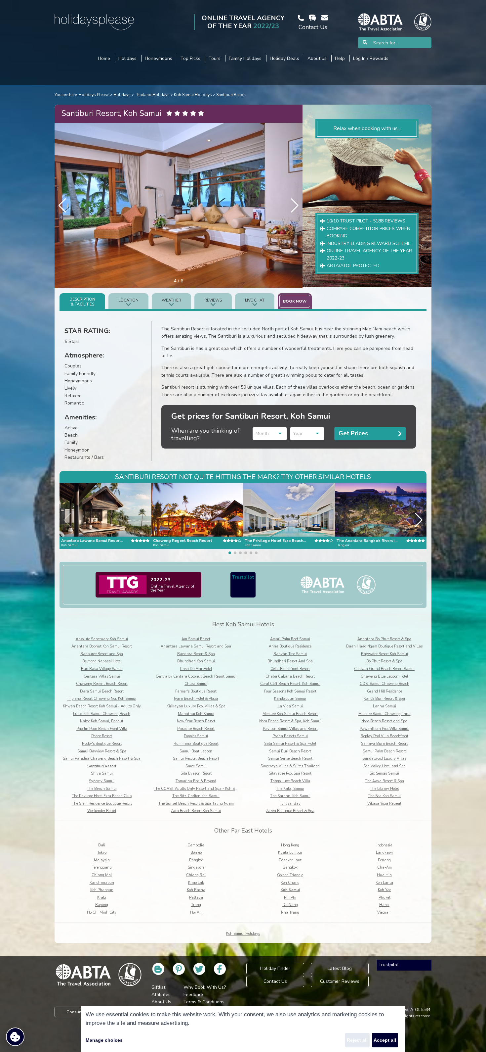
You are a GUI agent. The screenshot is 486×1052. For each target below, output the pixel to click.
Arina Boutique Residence (290, 646)
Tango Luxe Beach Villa (290, 781)
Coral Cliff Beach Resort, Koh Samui (290, 683)
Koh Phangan (101, 889)
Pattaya (196, 897)
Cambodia (195, 845)
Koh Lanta (384, 882)
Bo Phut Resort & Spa (384, 661)
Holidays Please (94, 94)
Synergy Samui (101, 781)
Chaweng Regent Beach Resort (102, 683)
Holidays (122, 94)
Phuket (384, 897)
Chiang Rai (196, 875)
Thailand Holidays (152, 94)
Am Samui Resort (196, 639)
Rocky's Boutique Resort (102, 743)
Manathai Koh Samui (196, 713)
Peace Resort (101, 736)
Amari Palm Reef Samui (290, 639)
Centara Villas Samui (102, 676)
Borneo (196, 852)
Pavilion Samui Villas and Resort (290, 728)
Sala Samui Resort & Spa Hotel (290, 743)
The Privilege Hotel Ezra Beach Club (102, 795)
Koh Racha (196, 889)
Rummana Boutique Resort (196, 743)
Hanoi (384, 904)
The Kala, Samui (290, 788)
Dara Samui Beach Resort (102, 691)
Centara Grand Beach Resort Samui (384, 668)
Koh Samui (290, 889)
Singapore (196, 867)
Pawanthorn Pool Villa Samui (384, 728)
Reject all (357, 1040)
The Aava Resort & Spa (384, 781)
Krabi (101, 897)
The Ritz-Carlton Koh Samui (196, 795)
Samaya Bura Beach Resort (384, 743)
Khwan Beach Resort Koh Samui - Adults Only (102, 706)
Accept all (385, 1040)
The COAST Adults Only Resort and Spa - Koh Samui (198, 788)
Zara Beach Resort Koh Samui (196, 810)
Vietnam (384, 912)
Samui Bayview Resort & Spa (101, 751)
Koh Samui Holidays (193, 94)
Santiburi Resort (231, 94)
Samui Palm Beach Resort (384, 751)
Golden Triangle (290, 875)
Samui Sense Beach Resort (290, 758)
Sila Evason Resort (196, 773)
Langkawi (384, 852)
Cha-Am (384, 867)
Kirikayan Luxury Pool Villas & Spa (196, 706)
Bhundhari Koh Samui (196, 661)
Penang (384, 860)
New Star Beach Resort (196, 721)
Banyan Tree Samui (290, 653)
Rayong (101, 904)
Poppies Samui (196, 736)
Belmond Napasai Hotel (101, 661)
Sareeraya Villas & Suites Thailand (290, 766)
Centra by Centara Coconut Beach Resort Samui (196, 676)
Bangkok (290, 867)
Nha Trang (290, 912)
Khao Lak (196, 882)
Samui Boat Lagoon (196, 751)
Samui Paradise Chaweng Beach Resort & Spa (102, 758)
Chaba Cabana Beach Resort (290, 676)
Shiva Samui (102, 773)
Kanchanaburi (102, 882)
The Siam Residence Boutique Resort (102, 803)
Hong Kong (290, 845)
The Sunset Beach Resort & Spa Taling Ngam (196, 803)
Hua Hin (384, 875)
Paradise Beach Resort (196, 728)
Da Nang (290, 904)
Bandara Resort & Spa (196, 653)
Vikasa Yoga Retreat (384, 803)
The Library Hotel (384, 788)
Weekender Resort (101, 810)
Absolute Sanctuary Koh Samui (102, 639)
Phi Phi (290, 897)
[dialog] (243, 1029)
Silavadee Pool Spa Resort (290, 773)
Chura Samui (195, 683)
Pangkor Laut (290, 860)
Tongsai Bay (290, 803)
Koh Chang (290, 882)
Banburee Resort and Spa (101, 653)
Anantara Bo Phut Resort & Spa (384, 639)
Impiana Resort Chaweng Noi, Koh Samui (101, 698)
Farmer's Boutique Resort (196, 691)
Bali (101, 845)
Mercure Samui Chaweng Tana (384, 713)
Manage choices (104, 1040)
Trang (196, 904)
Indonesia (384, 845)
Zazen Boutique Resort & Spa (290, 810)
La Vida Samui (290, 706)
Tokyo (101, 852)
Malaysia (102, 860)
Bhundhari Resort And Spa (290, 661)
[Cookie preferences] (15, 1037)
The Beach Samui (102, 788)
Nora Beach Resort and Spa (384, 721)
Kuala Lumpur (290, 852)
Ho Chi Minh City (101, 912)
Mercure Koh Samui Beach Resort (290, 713)
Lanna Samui (384, 706)
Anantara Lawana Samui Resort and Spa (196, 646)
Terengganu (102, 867)
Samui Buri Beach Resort (290, 751)
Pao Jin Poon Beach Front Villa (101, 728)
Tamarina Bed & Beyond (196, 781)
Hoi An (196, 912)
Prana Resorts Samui (290, 736)
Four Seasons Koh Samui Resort (290, 691)
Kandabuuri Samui (290, 698)
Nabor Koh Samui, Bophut (101, 721)
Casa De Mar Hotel (196, 668)
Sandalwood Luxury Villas (384, 758)
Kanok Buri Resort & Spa (384, 698)
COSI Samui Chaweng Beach (384, 683)
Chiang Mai (102, 875)
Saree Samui (196, 766)
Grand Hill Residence (384, 691)
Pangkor (196, 860)
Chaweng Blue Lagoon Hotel (384, 676)
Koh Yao (384, 889)
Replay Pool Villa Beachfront (384, 736)
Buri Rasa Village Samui (102, 668)
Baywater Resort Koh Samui (384, 653)
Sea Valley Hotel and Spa (384, 766)
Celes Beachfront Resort (290, 668)
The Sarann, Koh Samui (290, 795)
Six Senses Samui (384, 773)
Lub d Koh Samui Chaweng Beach (101, 713)
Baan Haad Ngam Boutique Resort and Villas (384, 646)
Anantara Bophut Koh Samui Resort (101, 646)
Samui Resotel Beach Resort (196, 758)
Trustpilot (243, 577)
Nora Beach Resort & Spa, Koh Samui (290, 721)
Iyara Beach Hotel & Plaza (196, 698)
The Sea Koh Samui (384, 795)
